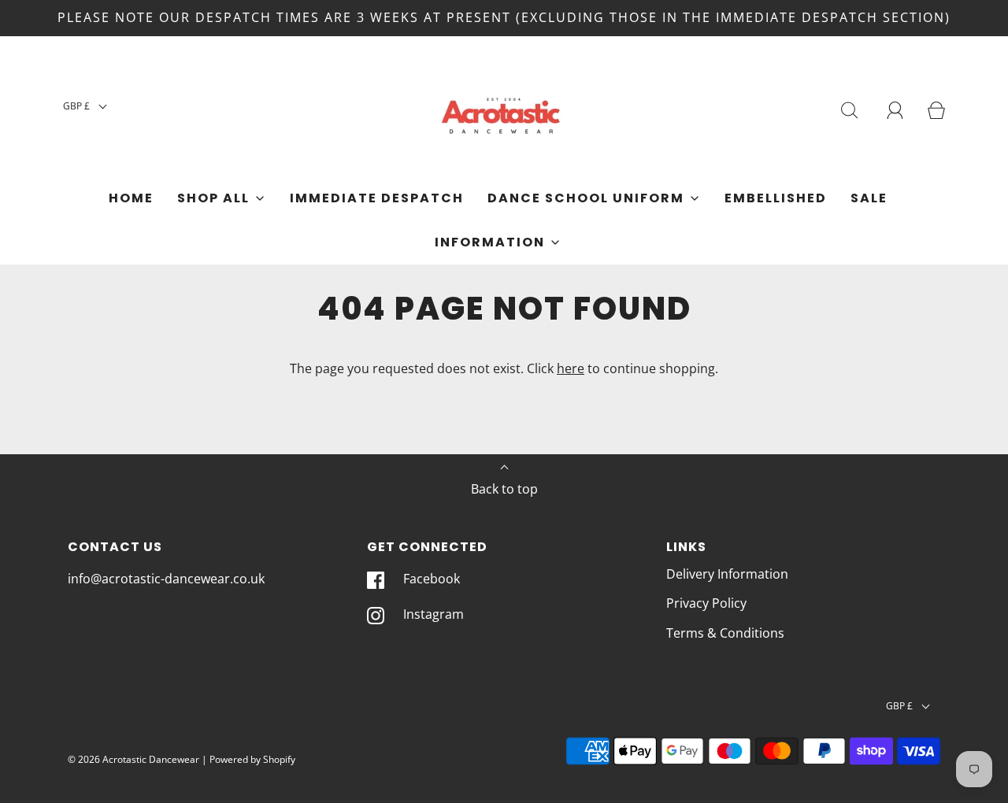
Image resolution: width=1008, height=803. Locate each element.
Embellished (775, 198)
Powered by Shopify (252, 759)
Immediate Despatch (377, 198)
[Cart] (936, 110)
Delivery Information (727, 574)
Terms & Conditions (725, 633)
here (570, 368)
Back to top (504, 489)
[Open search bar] (849, 110)
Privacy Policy (706, 603)
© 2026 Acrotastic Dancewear (133, 759)
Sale (869, 198)
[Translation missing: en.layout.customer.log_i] (895, 110)
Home (131, 198)
